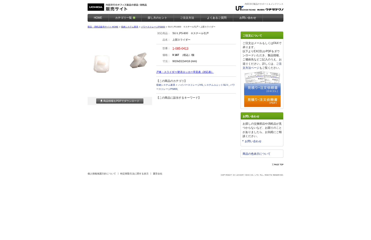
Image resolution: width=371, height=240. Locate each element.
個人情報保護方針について (102, 173)
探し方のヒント (157, 17)
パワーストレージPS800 (153, 27)
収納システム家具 (129, 27)
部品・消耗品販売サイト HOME (103, 27)
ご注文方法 (187, 17)
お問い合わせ (253, 141)
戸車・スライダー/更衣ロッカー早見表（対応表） (185, 71)
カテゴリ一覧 (123, 17)
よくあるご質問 (217, 17)
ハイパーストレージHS (190, 85)
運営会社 (157, 173)
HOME (98, 17)
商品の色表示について (257, 153)
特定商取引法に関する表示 (134, 173)
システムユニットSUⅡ (216, 85)
